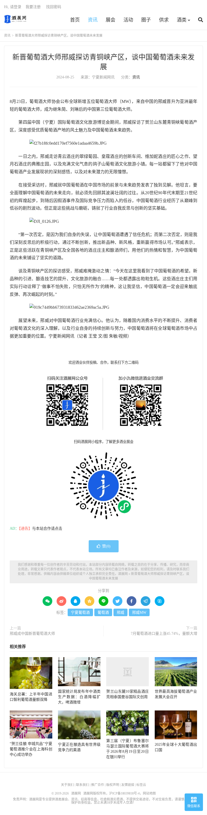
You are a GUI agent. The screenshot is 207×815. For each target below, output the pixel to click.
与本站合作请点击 (47, 528)
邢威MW (139, 613)
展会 (110, 20)
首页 (75, 20)
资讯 (93, 20)
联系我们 (82, 785)
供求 (164, 20)
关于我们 (67, 785)
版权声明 (112, 785)
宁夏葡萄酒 (80, 613)
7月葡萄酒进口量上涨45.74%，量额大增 (164, 634)
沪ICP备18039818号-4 (124, 793)
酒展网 (15, 19)
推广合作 (97, 785)
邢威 (120, 613)
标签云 (141, 785)
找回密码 (53, 7)
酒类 (182, 20)
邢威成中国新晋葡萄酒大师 (32, 634)
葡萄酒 (103, 613)
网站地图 (149, 793)
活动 (128, 20)
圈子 (146, 20)
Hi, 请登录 (12, 7)
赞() (106, 546)
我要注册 (33, 7)
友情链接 (127, 785)
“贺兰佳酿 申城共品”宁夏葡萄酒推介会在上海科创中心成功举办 (31, 749)
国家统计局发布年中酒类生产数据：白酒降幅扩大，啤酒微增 (79, 696)
